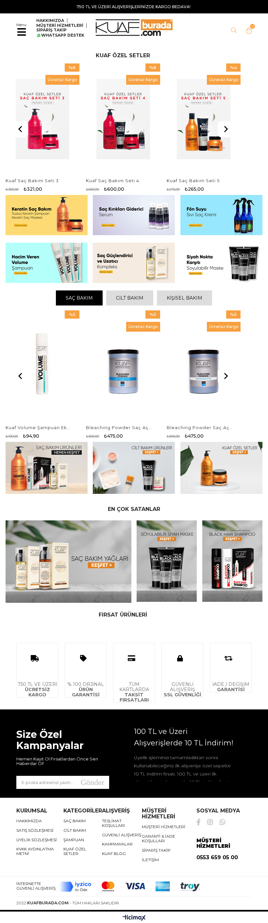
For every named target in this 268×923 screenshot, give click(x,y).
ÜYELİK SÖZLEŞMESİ (36, 840)
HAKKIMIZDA (29, 821)
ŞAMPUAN (73, 840)
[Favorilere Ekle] (42, 119)
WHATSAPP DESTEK (62, 35)
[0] (247, 30)
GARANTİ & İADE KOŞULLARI (158, 838)
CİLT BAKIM (129, 298)
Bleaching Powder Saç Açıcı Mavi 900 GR (119, 427)
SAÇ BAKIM (79, 298)
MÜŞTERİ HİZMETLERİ (59, 25)
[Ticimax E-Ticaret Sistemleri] (134, 918)
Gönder (92, 782)
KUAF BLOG (114, 853)
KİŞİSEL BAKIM (184, 298)
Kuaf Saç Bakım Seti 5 (193, 180)
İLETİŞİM (150, 860)
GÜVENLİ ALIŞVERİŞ (121, 835)
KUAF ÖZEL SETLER (74, 851)
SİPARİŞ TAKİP (51, 30)
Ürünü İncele (59, 119)
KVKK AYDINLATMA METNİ (35, 851)
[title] (46, 215)
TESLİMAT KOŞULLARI (113, 823)
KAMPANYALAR (117, 844)
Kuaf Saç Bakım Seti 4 (112, 180)
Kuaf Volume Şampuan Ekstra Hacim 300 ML (39, 427)
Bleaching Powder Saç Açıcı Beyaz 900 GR (200, 427)
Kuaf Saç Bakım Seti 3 (32, 180)
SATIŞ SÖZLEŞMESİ (35, 830)
